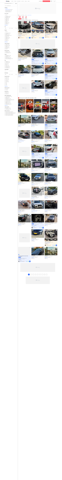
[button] (8, 71)
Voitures (7, 8)
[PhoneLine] (30, 37)
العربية (54, 1)
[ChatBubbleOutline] (26, 37)
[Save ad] (30, 21)
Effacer (16, 3)
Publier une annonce (46, 1)
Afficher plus (6, 105)
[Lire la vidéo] (22, 106)
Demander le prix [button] (21, 75)
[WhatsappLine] (28, 37)
